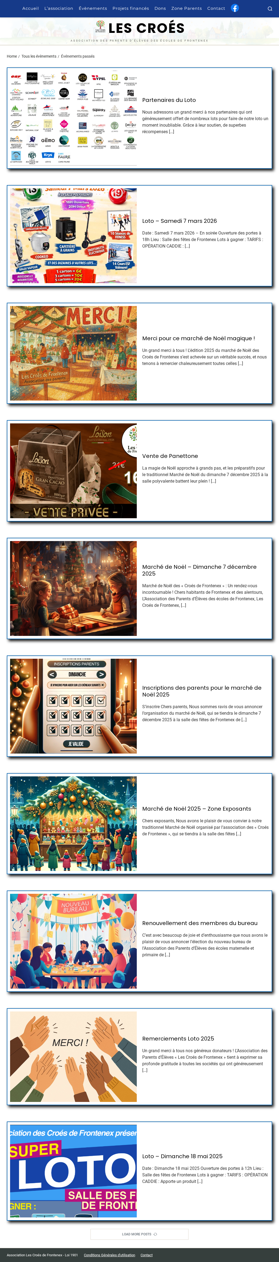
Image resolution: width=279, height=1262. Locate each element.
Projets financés (131, 8)
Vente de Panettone (170, 456)
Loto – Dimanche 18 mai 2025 (182, 1156)
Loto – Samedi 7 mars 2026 (179, 221)
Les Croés (146, 28)
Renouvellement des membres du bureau (199, 923)
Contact (216, 8)
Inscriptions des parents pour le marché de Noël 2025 (202, 691)
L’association (58, 8)
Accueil (30, 8)
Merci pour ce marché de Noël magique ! (198, 338)
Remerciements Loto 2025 (178, 1038)
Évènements (93, 8)
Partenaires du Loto (169, 100)
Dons (160, 8)
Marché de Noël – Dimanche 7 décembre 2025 (199, 570)
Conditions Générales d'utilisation (109, 1255)
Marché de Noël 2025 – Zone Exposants (196, 808)
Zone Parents (186, 8)
